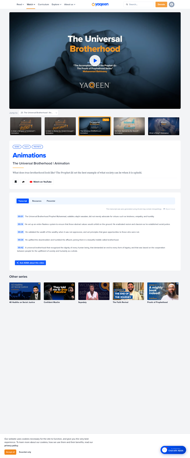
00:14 (20, 224)
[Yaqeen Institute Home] (100, 4)
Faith (26, 147)
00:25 (20, 232)
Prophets (37, 147)
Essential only (25, 452)
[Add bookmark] (16, 182)
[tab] (23, 201)
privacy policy (11, 445)
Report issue (170, 209)
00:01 (20, 216)
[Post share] (23, 182)
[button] (95, 60)
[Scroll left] (9, 126)
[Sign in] (171, 4)
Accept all (10, 452)
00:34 (20, 239)
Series (17, 147)
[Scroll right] (180, 126)
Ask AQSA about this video (32, 262)
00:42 (20, 247)
